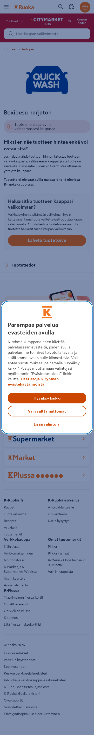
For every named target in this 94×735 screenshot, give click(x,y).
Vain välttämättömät (47, 411)
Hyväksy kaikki (47, 398)
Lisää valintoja (47, 424)
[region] (47, 367)
